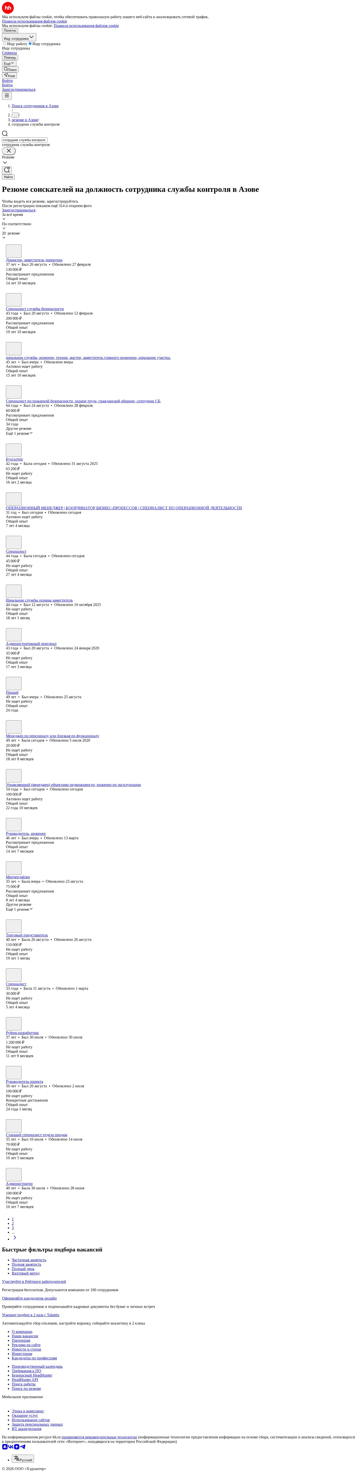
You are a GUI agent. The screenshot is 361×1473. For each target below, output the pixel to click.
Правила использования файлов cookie (86, 26)
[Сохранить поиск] (7, 170)
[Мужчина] (14, 251)
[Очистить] (9, 151)
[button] (7, 81)
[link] (10, 69)
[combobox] (24, 140)
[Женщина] (14, 450)
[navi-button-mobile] (7, 96)
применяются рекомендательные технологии (99, 1437)
